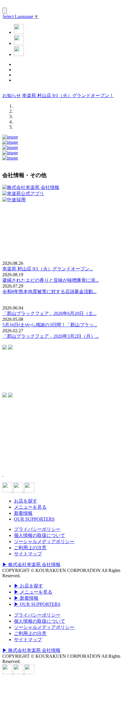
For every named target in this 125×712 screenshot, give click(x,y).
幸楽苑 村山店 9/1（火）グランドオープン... (47, 268)
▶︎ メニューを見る (33, 591)
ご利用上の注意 (30, 547)
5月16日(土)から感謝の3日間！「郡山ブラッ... (49, 324)
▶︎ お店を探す (28, 585)
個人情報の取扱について (39, 535)
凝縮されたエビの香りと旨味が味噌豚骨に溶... (50, 280)
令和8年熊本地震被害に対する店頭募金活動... (49, 291)
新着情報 (23, 513)
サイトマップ (28, 553)
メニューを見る (30, 507)
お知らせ (11, 95)
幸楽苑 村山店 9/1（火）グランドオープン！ (68, 95)
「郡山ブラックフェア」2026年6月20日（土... (49, 313)
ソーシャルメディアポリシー (44, 541)
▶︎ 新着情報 (26, 598)
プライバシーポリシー (37, 529)
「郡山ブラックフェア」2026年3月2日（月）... (50, 336)
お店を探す (25, 500)
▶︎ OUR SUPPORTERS (37, 604)
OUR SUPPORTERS (34, 519)
